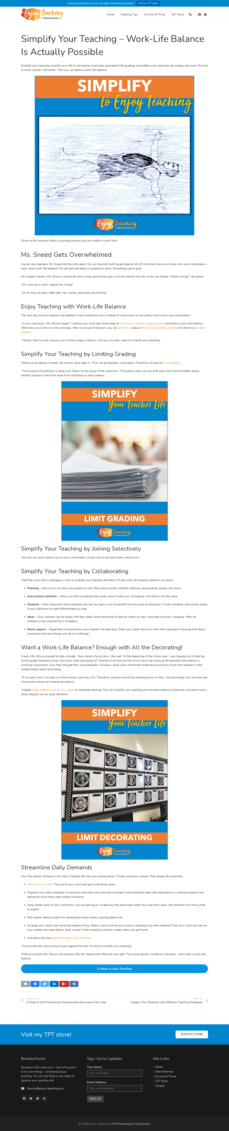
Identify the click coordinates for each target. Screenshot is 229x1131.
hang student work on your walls (53, 690)
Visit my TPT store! (148, 3)
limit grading (171, 363)
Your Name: (94, 1067)
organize (151, 323)
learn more (125, 328)
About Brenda (164, 1071)
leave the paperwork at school (71, 938)
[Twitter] (31, 1098)
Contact (160, 1086)
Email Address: (97, 1082)
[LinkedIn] (44, 1098)
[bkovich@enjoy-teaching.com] (24, 1088)
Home (159, 1067)
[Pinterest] (205, 14)
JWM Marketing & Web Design (130, 1124)
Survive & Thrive (165, 1076)
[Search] (190, 14)
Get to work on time (39, 884)
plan (161, 323)
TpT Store (161, 1081)
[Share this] (35, 984)
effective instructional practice (159, 328)
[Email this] (25, 984)
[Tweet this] (44, 984)
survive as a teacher (132, 323)
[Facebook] (199, 14)
